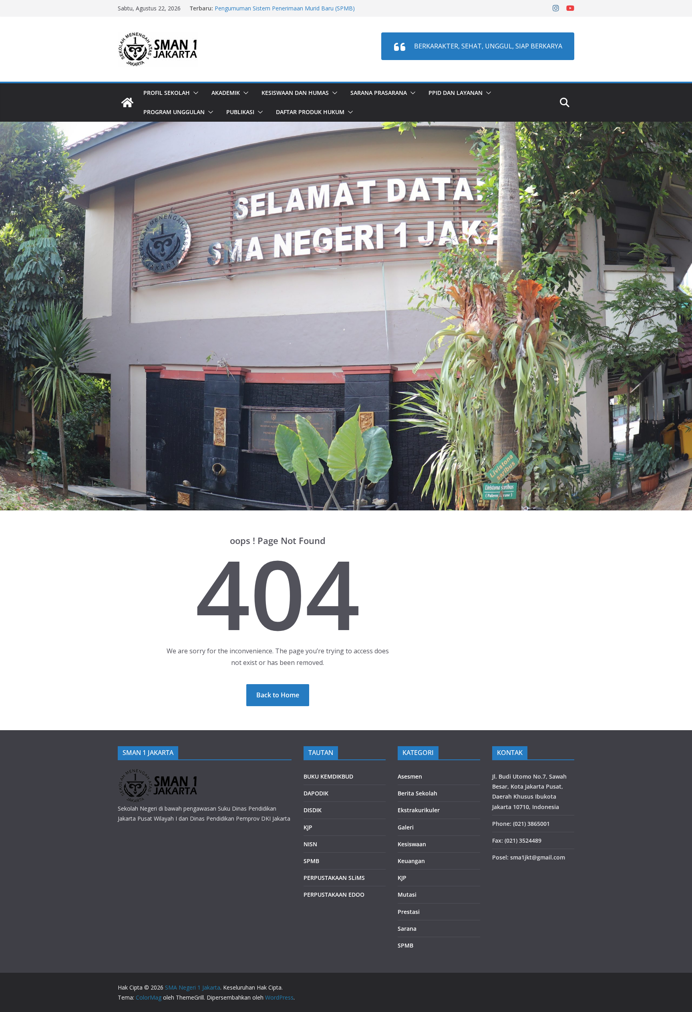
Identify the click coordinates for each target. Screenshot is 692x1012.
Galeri (406, 827)
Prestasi (409, 912)
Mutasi (407, 894)
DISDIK (313, 810)
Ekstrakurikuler (419, 810)
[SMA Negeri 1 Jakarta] (127, 102)
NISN (310, 844)
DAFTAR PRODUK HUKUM (310, 112)
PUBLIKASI (240, 112)
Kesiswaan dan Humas (295, 92)
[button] (194, 92)
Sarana (407, 928)
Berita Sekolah (417, 793)
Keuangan (411, 861)
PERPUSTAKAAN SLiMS (334, 877)
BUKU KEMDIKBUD (328, 776)
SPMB (311, 861)
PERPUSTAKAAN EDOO (334, 894)
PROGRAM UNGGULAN (174, 112)
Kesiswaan (412, 844)
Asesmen (410, 776)
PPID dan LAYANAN (455, 92)
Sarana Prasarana (378, 92)
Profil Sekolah (166, 92)
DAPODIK (316, 793)
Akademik (225, 92)
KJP (308, 827)
